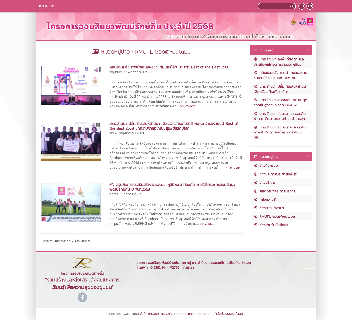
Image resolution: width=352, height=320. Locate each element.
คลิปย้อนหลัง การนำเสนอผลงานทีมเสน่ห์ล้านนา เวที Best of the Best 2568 (169, 67)
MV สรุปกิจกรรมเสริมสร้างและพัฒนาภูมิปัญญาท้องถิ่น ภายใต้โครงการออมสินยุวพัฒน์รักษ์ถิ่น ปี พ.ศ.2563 (172, 187)
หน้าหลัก (48, 5)
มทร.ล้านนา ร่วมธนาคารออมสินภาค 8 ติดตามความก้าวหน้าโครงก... (280, 116)
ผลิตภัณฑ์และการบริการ (276, 191)
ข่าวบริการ (266, 182)
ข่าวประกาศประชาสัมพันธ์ (277, 174)
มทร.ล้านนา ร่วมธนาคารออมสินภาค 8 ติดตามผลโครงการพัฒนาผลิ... (280, 132)
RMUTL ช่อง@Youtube (276, 216)
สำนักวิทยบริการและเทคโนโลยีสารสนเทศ (166, 313)
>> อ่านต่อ (187, 106)
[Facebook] (82, 297)
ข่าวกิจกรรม (268, 165)
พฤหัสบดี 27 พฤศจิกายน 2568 (130, 72)
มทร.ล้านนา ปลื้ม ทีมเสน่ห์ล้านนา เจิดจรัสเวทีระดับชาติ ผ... (280, 88)
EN (310, 6)
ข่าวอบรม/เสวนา (271, 207)
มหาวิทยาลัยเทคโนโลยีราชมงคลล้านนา (219, 313)
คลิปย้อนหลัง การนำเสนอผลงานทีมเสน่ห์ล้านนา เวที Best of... (280, 75)
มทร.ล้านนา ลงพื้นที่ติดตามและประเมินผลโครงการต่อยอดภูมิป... (279, 61)
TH (302, 6)
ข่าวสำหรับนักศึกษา (273, 224)
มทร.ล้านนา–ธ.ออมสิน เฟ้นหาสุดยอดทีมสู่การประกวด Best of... (280, 102)
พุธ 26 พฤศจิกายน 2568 (126, 133)
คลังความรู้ (267, 199)
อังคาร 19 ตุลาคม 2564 (125, 194)
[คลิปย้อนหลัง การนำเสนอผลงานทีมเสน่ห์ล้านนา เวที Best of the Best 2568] (71, 84)
